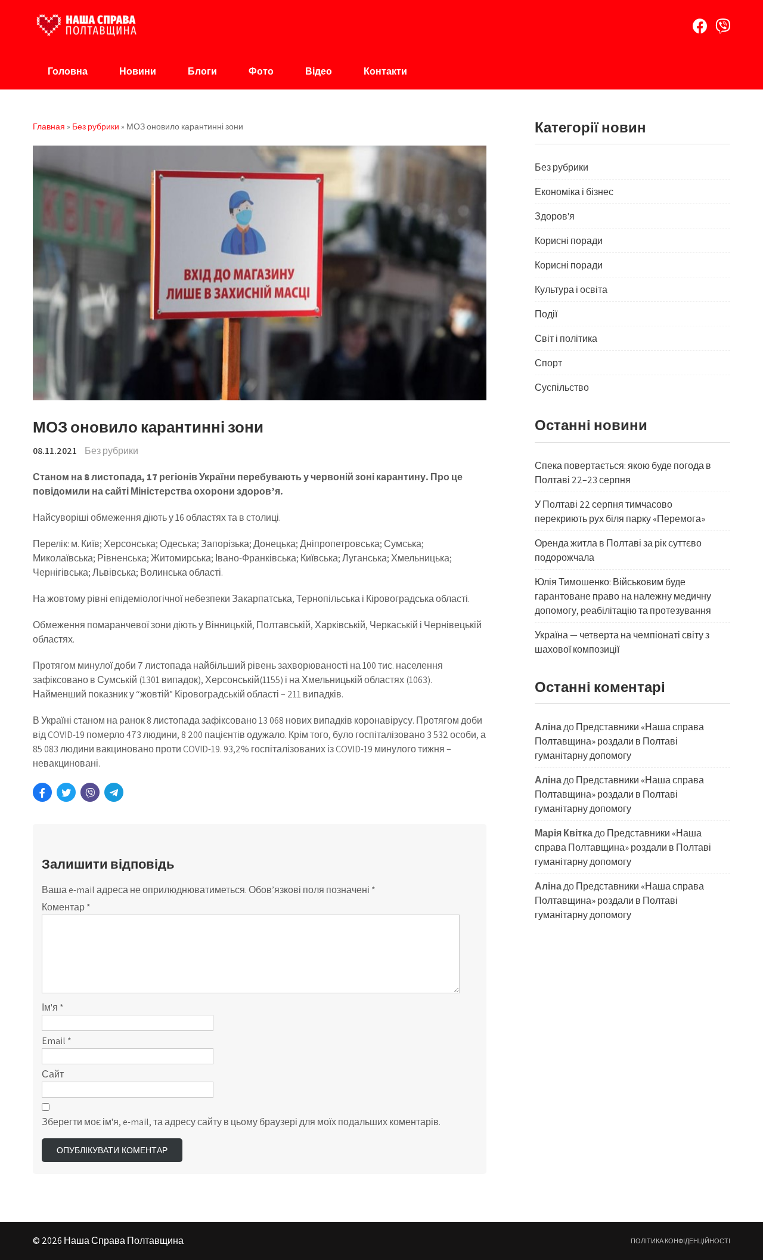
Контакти (385, 71)
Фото (261, 71)
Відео (318, 71)
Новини (137, 71)
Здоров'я (555, 216)
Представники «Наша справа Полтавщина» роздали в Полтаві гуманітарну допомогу (619, 741)
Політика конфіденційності (680, 1241)
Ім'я (53, 1007)
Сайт (53, 1074)
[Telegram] (113, 792)
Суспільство (562, 387)
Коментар (66, 907)
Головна (68, 71)
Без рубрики (111, 450)
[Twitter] (66, 792)
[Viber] (722, 25)
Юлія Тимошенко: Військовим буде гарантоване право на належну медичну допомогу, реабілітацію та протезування (623, 596)
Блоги (202, 71)
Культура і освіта (571, 289)
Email (57, 1040)
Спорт (548, 363)
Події (546, 314)
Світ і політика (566, 338)
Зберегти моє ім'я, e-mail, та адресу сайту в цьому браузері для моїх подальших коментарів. (241, 1122)
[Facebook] (700, 25)
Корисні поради (569, 240)
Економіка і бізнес (574, 192)
